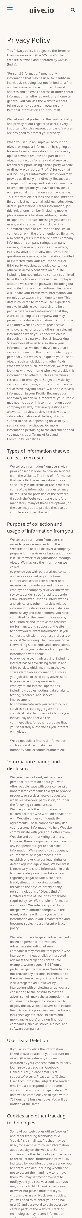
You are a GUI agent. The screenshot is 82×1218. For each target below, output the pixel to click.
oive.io (41, 10)
